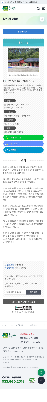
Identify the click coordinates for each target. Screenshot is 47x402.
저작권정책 (24, 342)
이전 (2, 325)
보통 (26, 283)
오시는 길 (36, 342)
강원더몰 (33, 325)
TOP (41, 380)
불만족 (34, 283)
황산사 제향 (22, 31)
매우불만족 (9, 286)
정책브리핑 (20, 325)
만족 (18, 283)
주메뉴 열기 (43, 8)
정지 (5, 325)
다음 (8, 325)
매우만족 (10, 283)
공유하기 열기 (42, 19)
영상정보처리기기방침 (29, 338)
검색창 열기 (38, 8)
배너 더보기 (11, 325)
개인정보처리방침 (27, 334)
